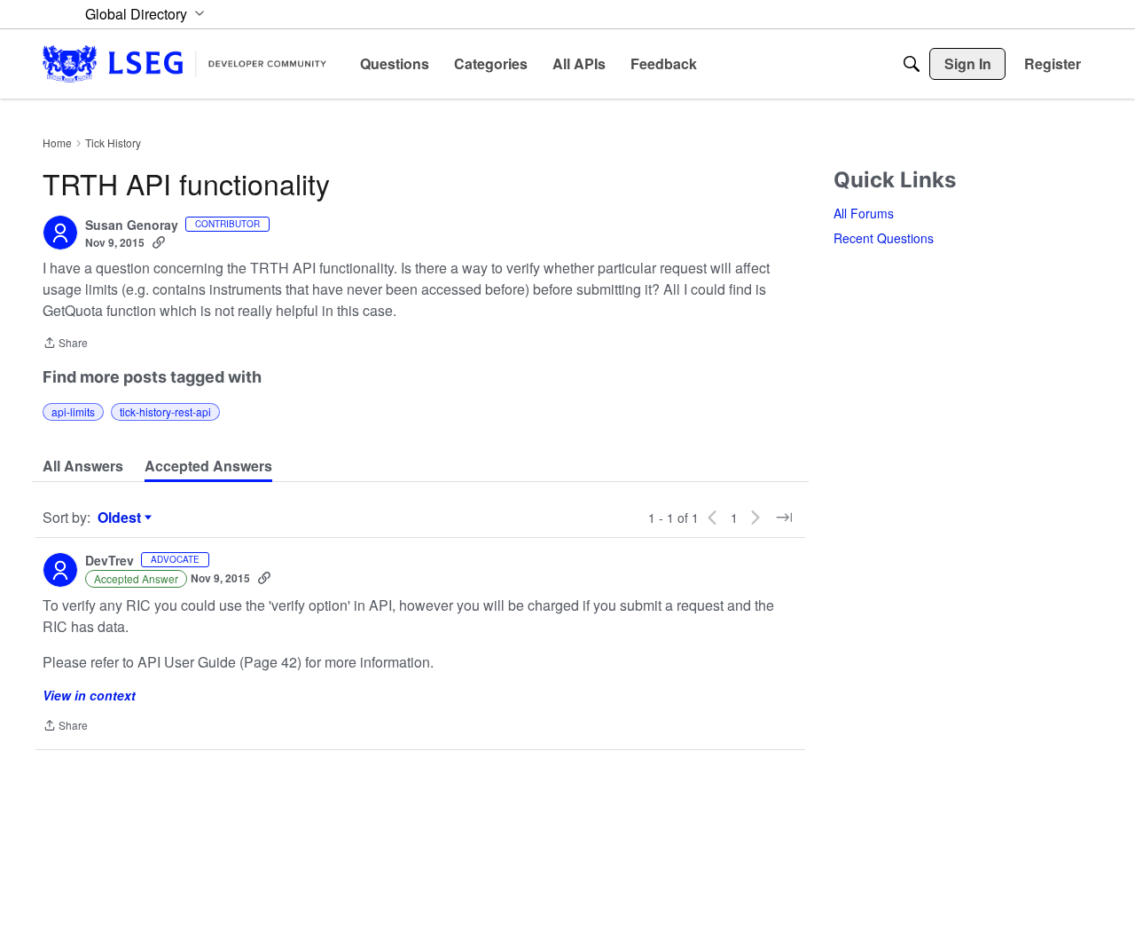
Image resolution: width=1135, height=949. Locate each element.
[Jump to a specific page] (784, 517)
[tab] (83, 466)
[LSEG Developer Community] (184, 63)
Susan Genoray (131, 225)
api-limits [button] (73, 411)
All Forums (864, 213)
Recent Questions (884, 238)
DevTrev (109, 561)
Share (65, 344)
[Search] (912, 64)
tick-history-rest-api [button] (165, 411)
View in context (89, 695)
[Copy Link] (158, 242)
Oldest (121, 517)
